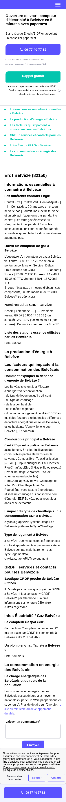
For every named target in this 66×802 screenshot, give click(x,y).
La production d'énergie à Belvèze (33, 119)
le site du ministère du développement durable (32, 709)
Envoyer (33, 745)
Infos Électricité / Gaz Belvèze (30, 145)
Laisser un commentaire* (23, 721)
